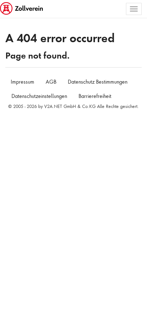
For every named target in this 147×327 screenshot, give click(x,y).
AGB (51, 82)
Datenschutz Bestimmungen (97, 82)
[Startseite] (22, 9)
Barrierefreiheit (94, 96)
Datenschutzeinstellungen (39, 96)
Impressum (22, 82)
